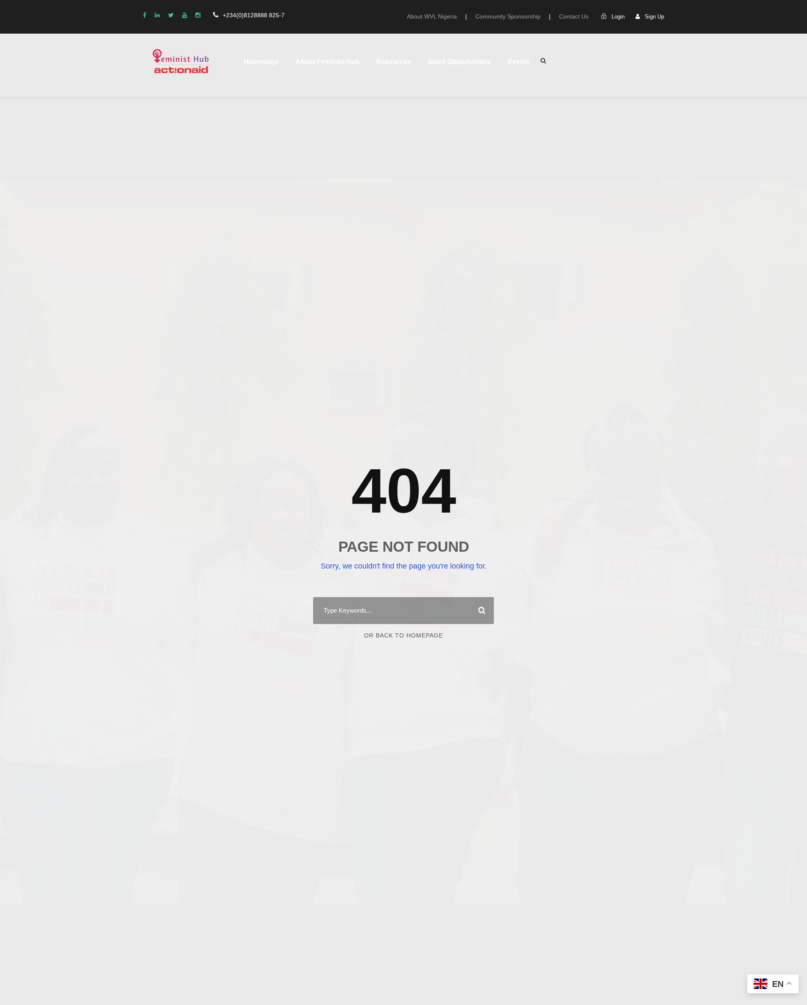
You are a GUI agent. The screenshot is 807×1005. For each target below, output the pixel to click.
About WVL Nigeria (432, 16)
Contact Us (573, 16)
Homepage (261, 61)
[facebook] (144, 15)
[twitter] (171, 15)
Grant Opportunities (459, 61)
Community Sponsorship (508, 16)
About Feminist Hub (327, 61)
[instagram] (197, 15)
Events (519, 61)
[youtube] (184, 15)
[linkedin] (157, 15)
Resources (393, 61)
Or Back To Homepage (403, 635)
